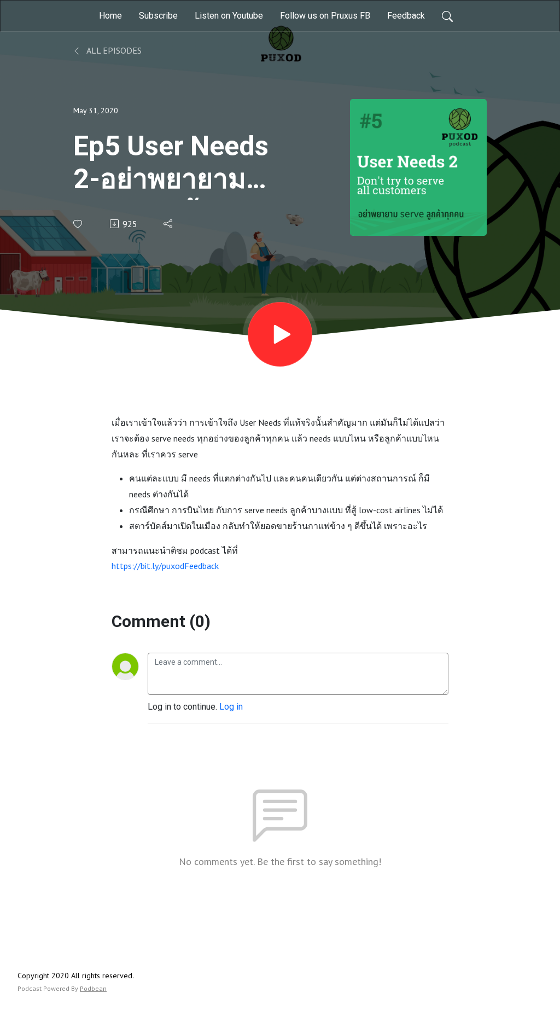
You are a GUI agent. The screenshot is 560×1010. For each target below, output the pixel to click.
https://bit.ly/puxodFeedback (165, 565)
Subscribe (158, 15)
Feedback (406, 15)
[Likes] (78, 224)
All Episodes (113, 50)
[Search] (447, 16)
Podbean (93, 988)
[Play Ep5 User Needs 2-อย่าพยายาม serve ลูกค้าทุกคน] (280, 334)
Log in (231, 706)
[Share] (168, 223)
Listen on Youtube (229, 15)
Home (110, 15)
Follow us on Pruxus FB (325, 15)
